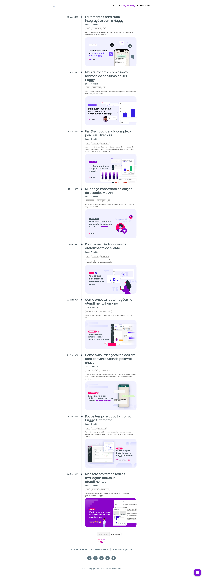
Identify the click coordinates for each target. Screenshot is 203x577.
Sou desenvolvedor (99, 549)
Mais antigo (115, 534)
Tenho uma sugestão (122, 549)
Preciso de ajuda (79, 549)
